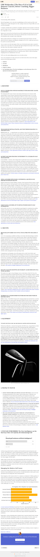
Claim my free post (20, 539)
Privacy (21, 552)
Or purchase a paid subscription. (20, 542)
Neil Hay (4, 13)
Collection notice (27, 552)
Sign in (37, 1)
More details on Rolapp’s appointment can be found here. (17, 265)
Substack (15, 555)
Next (36, 547)
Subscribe (32, 1)
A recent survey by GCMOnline (7, 507)
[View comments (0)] (5, 17)
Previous (5, 547)
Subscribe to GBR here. (6, 531)
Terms (23, 552)
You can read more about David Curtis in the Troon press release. (25, 401)
